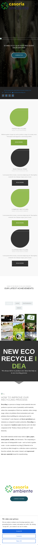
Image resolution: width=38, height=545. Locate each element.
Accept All (19, 531)
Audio (17, 303)
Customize (19, 536)
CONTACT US (19, 55)
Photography (27, 303)
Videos (19, 308)
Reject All (19, 541)
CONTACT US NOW (19, 498)
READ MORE (19, 142)
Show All (9, 303)
